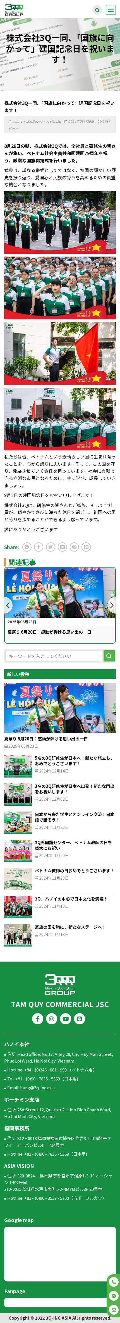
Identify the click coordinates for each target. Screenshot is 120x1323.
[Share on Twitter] (50, 547)
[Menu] (111, 10)
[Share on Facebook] (38, 547)
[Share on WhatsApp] (27, 547)
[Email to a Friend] (62, 547)
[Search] (97, 10)
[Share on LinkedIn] (86, 547)
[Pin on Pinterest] (74, 547)
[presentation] (8, 605)
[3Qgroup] (23, 10)
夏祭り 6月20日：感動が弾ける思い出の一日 (49, 632)
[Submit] (109, 655)
